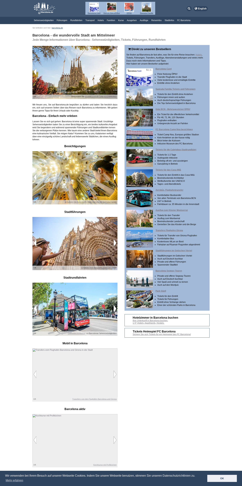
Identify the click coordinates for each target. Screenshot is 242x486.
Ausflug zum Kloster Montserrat (172, 210)
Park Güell (161, 291)
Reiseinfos (156, 20)
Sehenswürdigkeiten (44, 20)
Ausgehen (132, 20)
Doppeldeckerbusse (76, 333)
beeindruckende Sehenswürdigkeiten (101, 96)
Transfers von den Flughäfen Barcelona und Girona (94, 399)
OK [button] (222, 478)
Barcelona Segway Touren (169, 271)
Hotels (101, 20)
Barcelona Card (163, 69)
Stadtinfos (169, 20)
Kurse (121, 20)
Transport (90, 20)
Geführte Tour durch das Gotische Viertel (99, 268)
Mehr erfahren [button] (14, 480)
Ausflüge (144, 20)
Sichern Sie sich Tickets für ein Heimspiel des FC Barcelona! (162, 334)
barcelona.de (57, 28)
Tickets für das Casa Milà (168, 170)
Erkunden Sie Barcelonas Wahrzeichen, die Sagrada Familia (91, 202)
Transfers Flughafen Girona (169, 230)
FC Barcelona (183, 20)
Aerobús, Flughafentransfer (169, 190)
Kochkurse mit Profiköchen (105, 465)
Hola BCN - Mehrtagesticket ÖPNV (173, 109)
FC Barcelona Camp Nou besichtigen (174, 129)
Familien (111, 20)
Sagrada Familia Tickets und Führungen (175, 89)
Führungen (62, 20)
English (202, 8)
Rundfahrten (76, 20)
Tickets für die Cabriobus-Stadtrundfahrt (176, 149)
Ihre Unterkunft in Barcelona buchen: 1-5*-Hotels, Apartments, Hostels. (150, 321)
